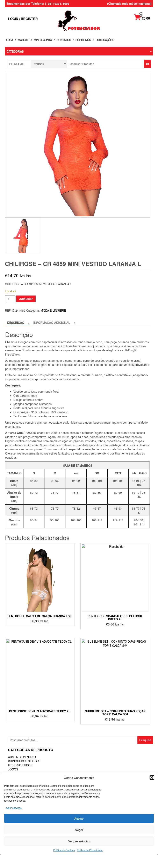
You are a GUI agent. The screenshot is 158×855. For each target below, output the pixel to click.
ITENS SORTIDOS (20, 765)
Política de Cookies (64, 850)
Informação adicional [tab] (51, 322)
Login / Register (23, 18)
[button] (152, 777)
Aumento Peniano (22, 757)
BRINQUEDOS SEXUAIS (24, 761)
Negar (79, 830)
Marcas (23, 40)
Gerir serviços (14, 807)
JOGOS (13, 769)
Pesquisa (145, 740)
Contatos (64, 40)
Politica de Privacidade (90, 850)
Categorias (15, 51)
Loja (9, 40)
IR (147, 64)
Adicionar (26, 299)
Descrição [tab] (15, 322)
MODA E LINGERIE (53, 310)
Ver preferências (79, 841)
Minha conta (43, 40)
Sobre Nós (83, 40)
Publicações (104, 40)
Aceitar (79, 818)
